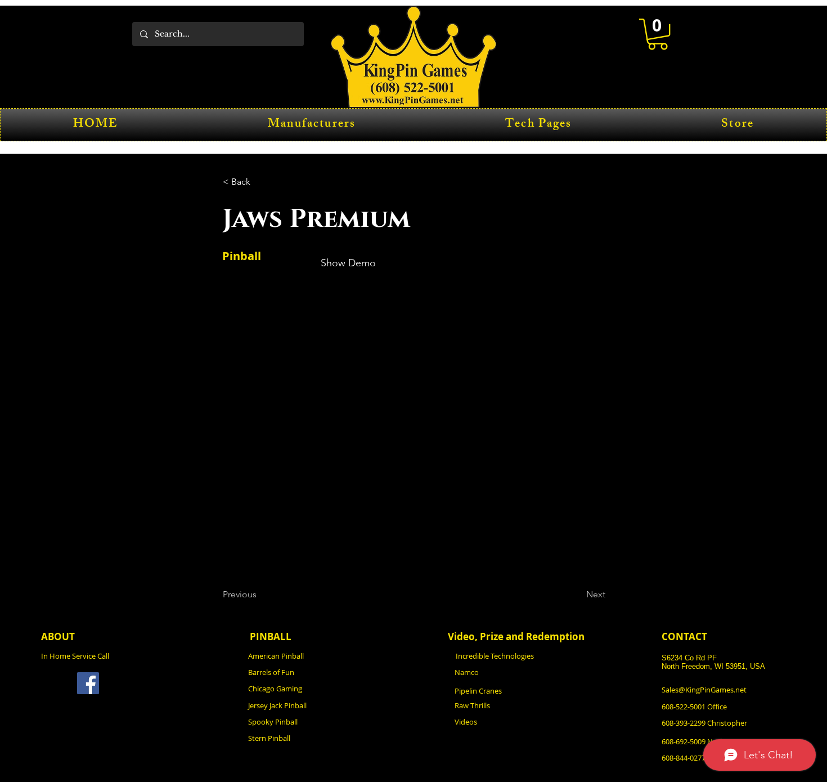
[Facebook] (88, 683)
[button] (657, 34)
